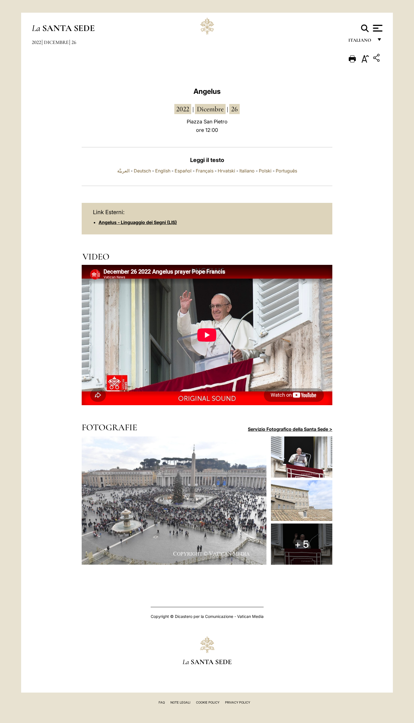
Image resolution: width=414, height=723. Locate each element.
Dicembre (56, 42)
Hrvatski (226, 171)
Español (183, 171)
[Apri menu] (376, 28)
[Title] (377, 59)
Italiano (247, 171)
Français (204, 171)
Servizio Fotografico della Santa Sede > (290, 429)
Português (286, 171)
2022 (36, 42)
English (162, 171)
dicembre (210, 109)
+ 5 (302, 544)
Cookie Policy (207, 702)
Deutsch (142, 171)
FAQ (162, 702)
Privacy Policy (237, 702)
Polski (265, 171)
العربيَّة (123, 171)
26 (74, 42)
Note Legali (180, 702)
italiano (361, 41)
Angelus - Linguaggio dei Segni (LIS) (138, 222)
